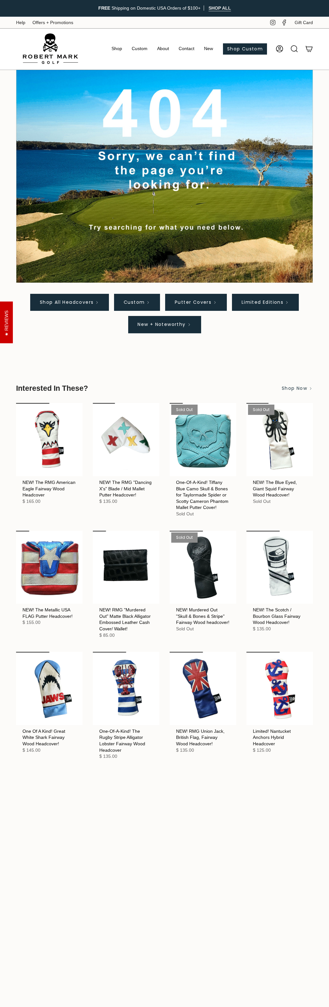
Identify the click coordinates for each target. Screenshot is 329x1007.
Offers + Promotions (52, 22)
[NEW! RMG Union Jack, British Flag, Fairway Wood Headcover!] (203, 688)
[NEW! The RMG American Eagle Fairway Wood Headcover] (49, 439)
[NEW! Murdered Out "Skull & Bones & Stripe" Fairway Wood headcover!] (203, 567)
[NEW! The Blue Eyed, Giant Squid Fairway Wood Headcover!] (279, 439)
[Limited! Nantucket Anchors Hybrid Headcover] (279, 688)
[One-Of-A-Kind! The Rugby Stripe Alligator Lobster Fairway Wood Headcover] (126, 688)
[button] (117, 49)
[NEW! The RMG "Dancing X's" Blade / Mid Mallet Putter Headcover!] (126, 439)
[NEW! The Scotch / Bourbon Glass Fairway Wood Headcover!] (279, 567)
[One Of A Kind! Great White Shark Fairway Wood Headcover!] (49, 688)
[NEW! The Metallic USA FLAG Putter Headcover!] (49, 567)
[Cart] (309, 48)
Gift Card (304, 22)
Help (20, 22)
